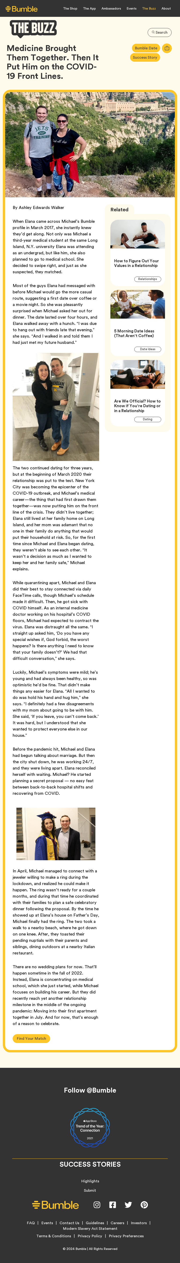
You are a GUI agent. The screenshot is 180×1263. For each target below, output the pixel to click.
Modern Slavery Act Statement (90, 1229)
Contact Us (69, 1223)
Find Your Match (31, 1038)
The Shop (70, 8)
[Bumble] (21, 9)
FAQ (31, 1223)
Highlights (90, 1181)
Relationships (149, 279)
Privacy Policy (90, 1236)
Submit (90, 1190)
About (166, 8)
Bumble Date (147, 48)
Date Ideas (150, 349)
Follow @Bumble (90, 1090)
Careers (117, 1223)
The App (89, 8)
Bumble (80, 1248)
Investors (139, 1223)
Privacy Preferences (126, 1236)
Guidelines (95, 1223)
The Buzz (149, 8)
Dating (150, 419)
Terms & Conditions (53, 1236)
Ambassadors (111, 8)
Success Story (146, 57)
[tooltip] (167, 48)
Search (162, 32)
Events (131, 8)
